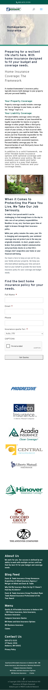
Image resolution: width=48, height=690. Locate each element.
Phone (8, 318)
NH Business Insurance (14, 625)
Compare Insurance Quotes (16, 618)
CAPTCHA (10, 339)
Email (9, 306)
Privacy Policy (10, 649)
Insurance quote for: (16, 329)
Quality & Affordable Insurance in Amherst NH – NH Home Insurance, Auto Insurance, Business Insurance (23, 612)
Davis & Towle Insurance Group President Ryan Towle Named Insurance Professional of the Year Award (24, 595)
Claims (7, 628)
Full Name (11, 295)
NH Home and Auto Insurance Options (20, 621)
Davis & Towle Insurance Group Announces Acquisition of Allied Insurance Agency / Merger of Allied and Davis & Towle (22, 581)
